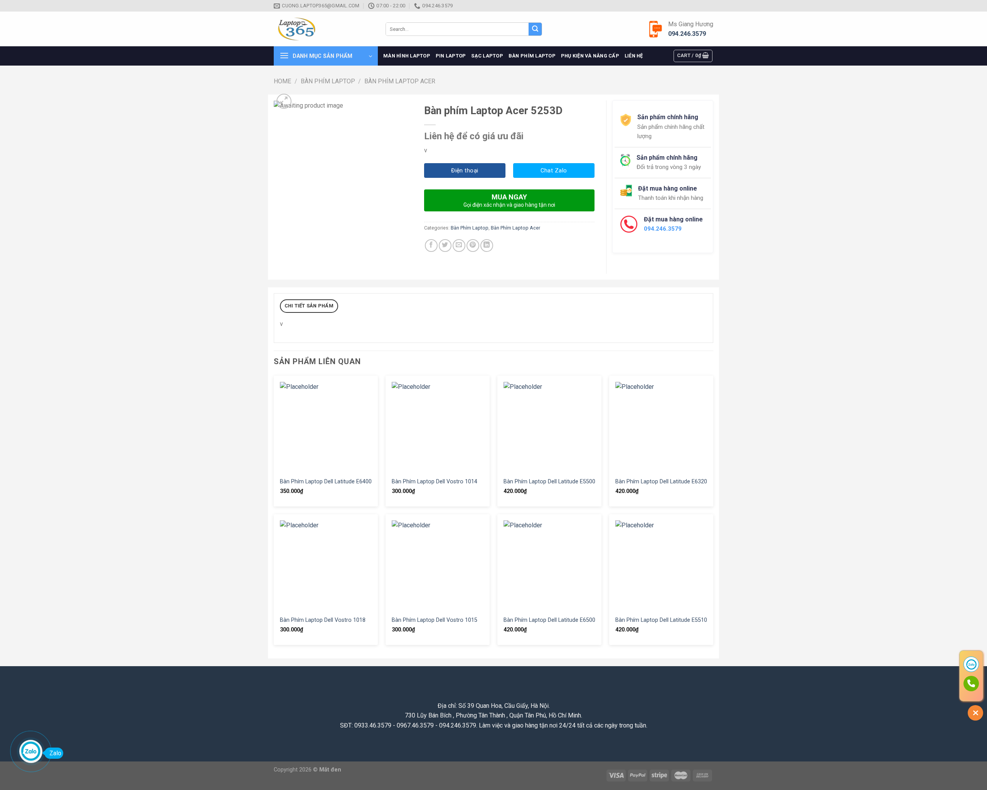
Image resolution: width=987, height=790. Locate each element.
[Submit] (535, 29)
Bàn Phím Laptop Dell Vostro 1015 (434, 620)
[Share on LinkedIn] (486, 245)
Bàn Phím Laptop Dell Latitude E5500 (549, 481)
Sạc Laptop (487, 56)
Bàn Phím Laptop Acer (399, 81)
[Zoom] (283, 101)
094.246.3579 (687, 33)
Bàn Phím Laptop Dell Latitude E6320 (661, 481)
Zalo (55, 753)
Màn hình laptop (406, 56)
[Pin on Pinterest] (473, 245)
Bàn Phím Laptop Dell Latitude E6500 (549, 620)
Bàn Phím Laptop (532, 56)
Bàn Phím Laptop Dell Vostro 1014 (434, 481)
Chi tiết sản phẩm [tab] (309, 306)
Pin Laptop (451, 56)
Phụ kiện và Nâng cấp (590, 56)
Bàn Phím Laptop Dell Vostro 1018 (322, 620)
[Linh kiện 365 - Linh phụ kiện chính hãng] (324, 29)
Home (282, 81)
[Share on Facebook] (431, 245)
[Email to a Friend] (459, 245)
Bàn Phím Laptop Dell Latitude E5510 (661, 620)
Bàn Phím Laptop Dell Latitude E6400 (326, 481)
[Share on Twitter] (445, 245)
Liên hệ (634, 56)
